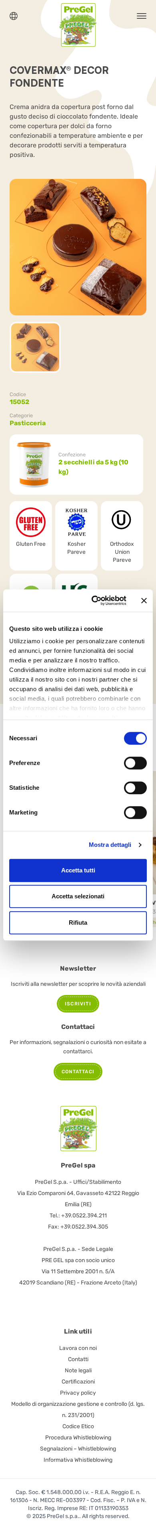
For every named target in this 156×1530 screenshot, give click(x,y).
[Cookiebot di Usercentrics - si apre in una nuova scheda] (94, 600)
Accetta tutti (78, 870)
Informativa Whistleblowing (78, 1460)
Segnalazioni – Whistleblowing (78, 1448)
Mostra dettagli (110, 844)
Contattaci (78, 1071)
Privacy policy (78, 1392)
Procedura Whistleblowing (78, 1437)
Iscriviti (78, 1004)
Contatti (78, 1359)
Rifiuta (78, 922)
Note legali (78, 1370)
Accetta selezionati (78, 896)
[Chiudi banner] (144, 600)
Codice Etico (78, 1426)
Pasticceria (28, 423)
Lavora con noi (78, 1348)
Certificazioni (78, 1381)
